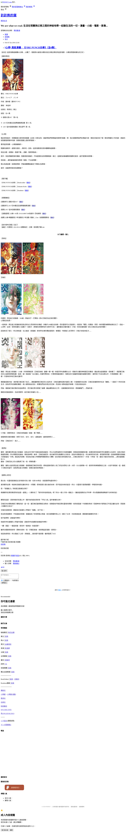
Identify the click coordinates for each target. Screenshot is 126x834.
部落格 (7, 37)
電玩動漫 (17, 30)
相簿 (6, 34)
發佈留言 (4, 583)
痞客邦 (13, 555)
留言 (17, 555)
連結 (28, 182)
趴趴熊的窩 (9, 15)
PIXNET (48, 806)
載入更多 (4, 571)
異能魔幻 (16, 563)
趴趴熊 (3, 544)
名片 (6, 39)
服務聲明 (81, 806)
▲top (2, 567)
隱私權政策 (74, 806)
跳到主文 (4, 21)
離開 (11, 830)
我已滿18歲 (5, 830)
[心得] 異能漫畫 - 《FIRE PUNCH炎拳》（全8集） (31, 47)
